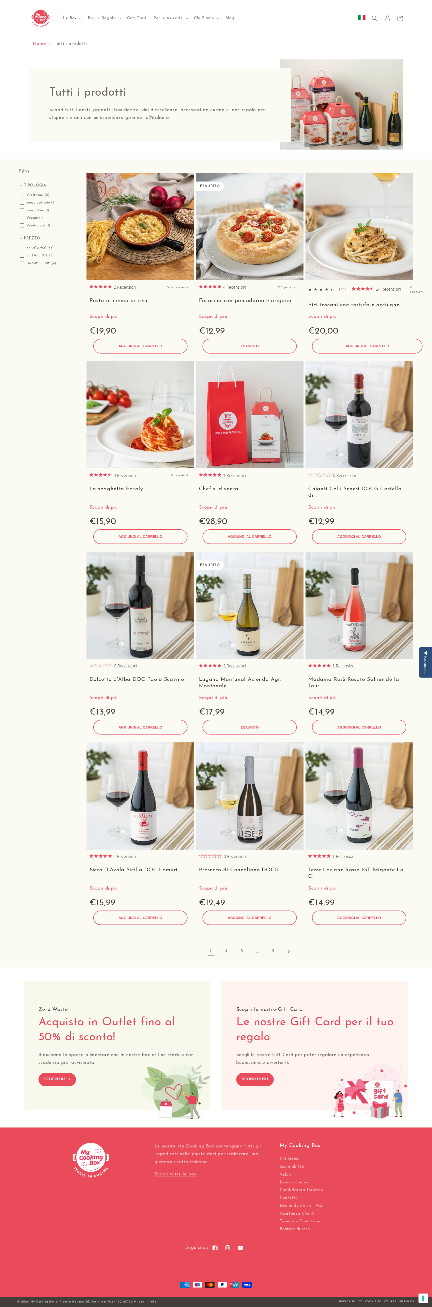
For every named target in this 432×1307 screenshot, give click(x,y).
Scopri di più (104, 316)
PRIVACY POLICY (350, 1301)
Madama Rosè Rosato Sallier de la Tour (353, 683)
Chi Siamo (290, 1159)
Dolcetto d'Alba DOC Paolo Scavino (137, 679)
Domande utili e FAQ (301, 1206)
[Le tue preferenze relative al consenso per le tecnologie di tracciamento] (423, 1298)
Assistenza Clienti (297, 1214)
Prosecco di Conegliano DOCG (239, 870)
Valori (286, 1175)
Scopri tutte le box (175, 1174)
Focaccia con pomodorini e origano (245, 300)
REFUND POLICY (403, 1301)
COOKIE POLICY (376, 1301)
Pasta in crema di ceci (119, 300)
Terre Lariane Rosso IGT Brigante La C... (356, 873)
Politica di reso (295, 1229)
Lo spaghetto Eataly (116, 489)
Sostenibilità (292, 1167)
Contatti (288, 1198)
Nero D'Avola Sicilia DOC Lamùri (134, 870)
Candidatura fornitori (302, 1190)
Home (39, 43)
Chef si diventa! (219, 489)
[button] (72, 18)
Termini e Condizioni (300, 1221)
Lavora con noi (295, 1182)
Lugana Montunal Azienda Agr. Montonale (240, 683)
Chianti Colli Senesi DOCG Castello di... (354, 492)
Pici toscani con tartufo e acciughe (353, 305)
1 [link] (211, 951)
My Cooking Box (42, 1301)
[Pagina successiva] (288, 951)
